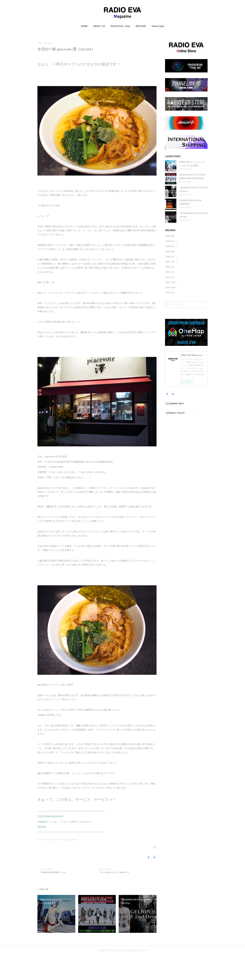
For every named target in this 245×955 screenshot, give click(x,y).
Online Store (158, 26)
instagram (42, 821)
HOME (84, 26)
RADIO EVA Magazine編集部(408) (66, 840)
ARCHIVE (141, 26)
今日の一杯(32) (42, 840)
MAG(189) (51, 840)
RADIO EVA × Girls (120, 26)
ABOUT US (99, 26)
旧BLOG (41, 826)
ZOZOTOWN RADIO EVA (50, 816)
